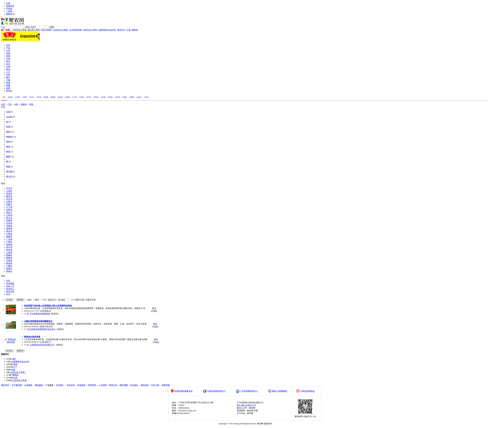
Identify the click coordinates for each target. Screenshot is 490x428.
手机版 (9, 9)
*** (15, 367)
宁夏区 (9, 266)
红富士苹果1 (46, 30)
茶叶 (14, 359)
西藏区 (9, 255)
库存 (8, 294)
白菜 (129, 30)
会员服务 (28, 385)
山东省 (9, 223)
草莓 (31, 104)
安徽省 (9, 220)
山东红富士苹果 (19, 30)
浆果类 (24, 104)
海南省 (9, 244)
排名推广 (60, 385)
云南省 (9, 252)
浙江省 (9, 218)
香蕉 (8, 142)
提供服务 (10, 283)
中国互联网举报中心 (216, 391)
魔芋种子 (121, 30)
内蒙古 (9, 204)
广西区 (9, 242)
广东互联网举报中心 (249, 391)
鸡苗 (13, 370)
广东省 (9, 239)
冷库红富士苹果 (90, 30)
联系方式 (113, 385)
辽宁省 (9, 207)
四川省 (9, 247)
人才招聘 (102, 385)
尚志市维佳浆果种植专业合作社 (41, 329)
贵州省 (9, 250)
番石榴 (9, 171)
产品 (10, 104)
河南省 (9, 226)
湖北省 (9, 231)
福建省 (9, 236)
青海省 (9, 263)
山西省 (9, 202)
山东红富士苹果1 (60, 30)
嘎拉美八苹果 (34, 30)
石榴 (8, 112)
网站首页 (5, 385)
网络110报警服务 (279, 391)
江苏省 (9, 215)
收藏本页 (10, 6)
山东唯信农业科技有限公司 (42, 345)
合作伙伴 (71, 385)
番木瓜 (9, 176)
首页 (3, 104)
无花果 (9, 117)
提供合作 (10, 291)
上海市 (9, 191)
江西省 (9, 234)
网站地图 (124, 385)
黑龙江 (9, 212)
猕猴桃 (9, 137)
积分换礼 (134, 385)
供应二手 (10, 286)
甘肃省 (9, 260)
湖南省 (9, 228)
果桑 (8, 166)
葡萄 (8, 132)
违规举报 (166, 385)
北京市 (9, 188)
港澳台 (9, 271)
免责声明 (92, 385)
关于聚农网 (17, 385)
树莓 (8, 152)
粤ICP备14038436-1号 (246, 405)
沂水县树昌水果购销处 (40, 314)
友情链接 (81, 385)
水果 (16, 104)
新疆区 (9, 269)
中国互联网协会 (307, 391)
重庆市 (9, 196)
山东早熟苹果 (75, 30)
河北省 (9, 199)
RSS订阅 (155, 385)
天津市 (9, 194)
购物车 (9, 14)
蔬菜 (15, 364)
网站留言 (145, 385)
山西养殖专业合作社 (107, 30)
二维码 (9, 11)
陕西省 (9, 258)
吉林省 (9, 210)
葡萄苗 (135, 30)
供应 (8, 281)
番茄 (8, 147)
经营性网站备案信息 (183, 391)
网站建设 (39, 385)
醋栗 (8, 157)
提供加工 (10, 289)
